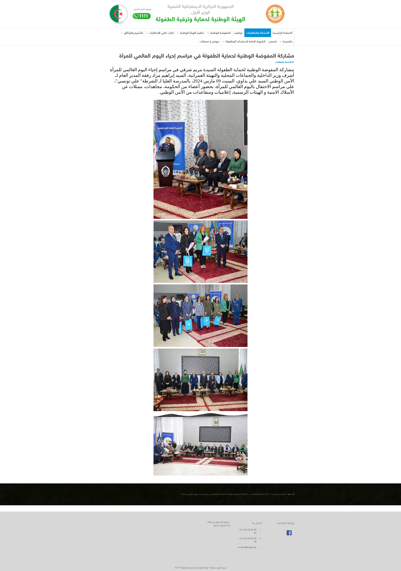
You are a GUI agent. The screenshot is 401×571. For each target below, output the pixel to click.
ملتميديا (287, 41)
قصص (273, 41)
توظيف (238, 33)
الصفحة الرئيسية (282, 33)
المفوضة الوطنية (220, 33)
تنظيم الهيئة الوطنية (191, 33)
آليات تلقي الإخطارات (161, 33)
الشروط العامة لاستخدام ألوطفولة (245, 41)
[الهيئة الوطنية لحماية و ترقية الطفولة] (275, 13)
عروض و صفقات (209, 41)
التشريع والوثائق (133, 33)
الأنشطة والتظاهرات (257, 33)
